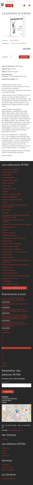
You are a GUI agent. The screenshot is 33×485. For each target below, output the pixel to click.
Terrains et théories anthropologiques (15, 265)
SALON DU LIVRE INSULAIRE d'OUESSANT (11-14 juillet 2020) (13, 299)
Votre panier (28, 6)
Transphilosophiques (9, 273)
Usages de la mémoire (10, 278)
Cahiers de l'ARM (8, 183)
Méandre (5, 230)
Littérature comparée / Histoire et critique (16, 224)
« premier (5, 330)
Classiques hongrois (9, 189)
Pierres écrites (7, 241)
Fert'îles (5, 202)
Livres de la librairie (8, 479)
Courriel (5, 382)
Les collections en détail (14, 288)
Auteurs (4, 451)
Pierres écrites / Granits (10, 246)
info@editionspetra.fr (16, 430)
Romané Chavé (7, 257)
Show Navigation (2, 3)
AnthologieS (6, 175)
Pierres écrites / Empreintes (19, 43)
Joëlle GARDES (14, 40)
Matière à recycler (8, 227)
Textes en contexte (8, 270)
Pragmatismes (7, 255)
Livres (4, 453)
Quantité (5, 57)
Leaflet (23, 421)
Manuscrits (5, 456)
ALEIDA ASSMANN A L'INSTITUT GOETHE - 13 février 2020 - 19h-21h (15, 310)
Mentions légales (8, 470)
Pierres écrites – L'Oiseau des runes (15, 252)
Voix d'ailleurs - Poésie (10, 284)
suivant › (5, 363)
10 (3, 358)
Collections (6, 448)
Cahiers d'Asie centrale (10, 180)
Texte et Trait (6, 267)
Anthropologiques (8, 178)
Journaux (5, 212)
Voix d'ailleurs (7, 281)
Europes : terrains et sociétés (12, 200)
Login (23, 6)
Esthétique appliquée (9, 197)
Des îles (5, 191)
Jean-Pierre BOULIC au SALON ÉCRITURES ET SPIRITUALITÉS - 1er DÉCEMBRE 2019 (15, 324)
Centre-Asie (6, 186)
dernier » (5, 366)
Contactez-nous (7, 467)
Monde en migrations (9, 235)
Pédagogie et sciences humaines (13, 238)
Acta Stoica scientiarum (10, 169)
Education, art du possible (11, 194)
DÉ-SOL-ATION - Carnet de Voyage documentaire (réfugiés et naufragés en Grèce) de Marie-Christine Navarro (15, 317)
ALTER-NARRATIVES (10, 172)
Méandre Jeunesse (9, 233)
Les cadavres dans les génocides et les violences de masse (16, 216)
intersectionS (6, 210)
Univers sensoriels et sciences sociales (16, 276)
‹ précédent (6, 332)
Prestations (6, 465)
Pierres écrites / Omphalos (11, 249)
